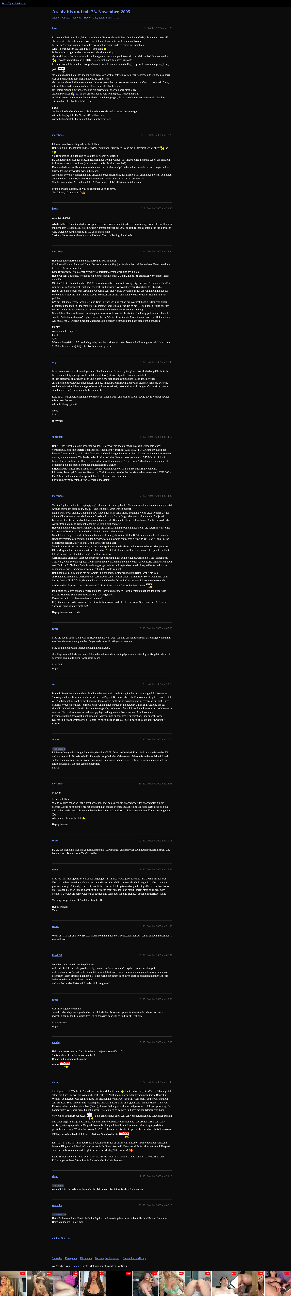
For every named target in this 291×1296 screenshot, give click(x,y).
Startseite (57, 1258)
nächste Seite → (61, 1238)
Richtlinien (86, 1258)
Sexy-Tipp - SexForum (14, 3)
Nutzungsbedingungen (107, 1258)
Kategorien (71, 1258)
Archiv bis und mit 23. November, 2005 (91, 11)
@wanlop (58, 1185)
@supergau (59, 748)
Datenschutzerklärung (134, 1258)
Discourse (76, 1266)
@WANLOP (59, 1214)
